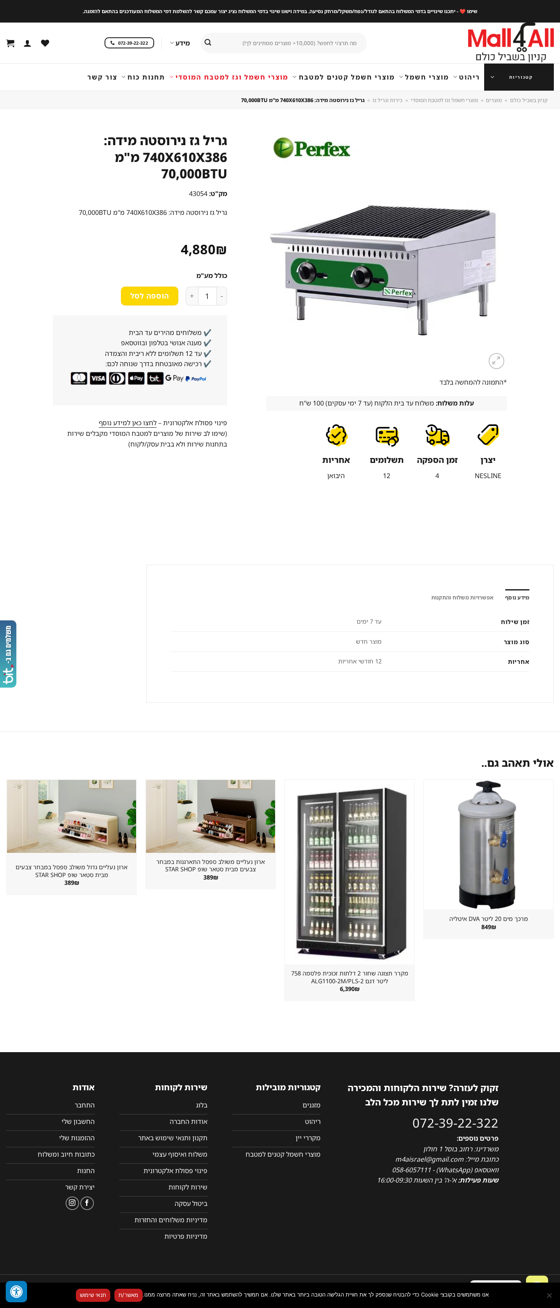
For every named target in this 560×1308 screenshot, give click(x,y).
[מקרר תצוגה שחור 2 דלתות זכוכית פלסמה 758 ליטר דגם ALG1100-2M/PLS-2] (349, 872)
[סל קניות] (10, 43)
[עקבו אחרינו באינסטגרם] (72, 1203)
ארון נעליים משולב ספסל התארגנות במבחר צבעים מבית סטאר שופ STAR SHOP (210, 865)
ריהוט (469, 77)
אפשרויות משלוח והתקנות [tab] (462, 597)
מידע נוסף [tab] (517, 597)
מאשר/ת (128, 1295)
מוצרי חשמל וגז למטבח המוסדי (231, 77)
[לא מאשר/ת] (550, 1297)
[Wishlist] (45, 43)
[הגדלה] (497, 361)
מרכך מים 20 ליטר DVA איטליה (488, 919)
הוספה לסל (149, 296)
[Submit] (208, 43)
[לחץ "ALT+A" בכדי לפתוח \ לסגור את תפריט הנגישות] (16, 1291)
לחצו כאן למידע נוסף (128, 422)
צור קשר (102, 77)
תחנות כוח (146, 77)
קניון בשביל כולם (529, 100)
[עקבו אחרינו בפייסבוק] (87, 1203)
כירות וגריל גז (388, 100)
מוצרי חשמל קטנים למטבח (346, 77)
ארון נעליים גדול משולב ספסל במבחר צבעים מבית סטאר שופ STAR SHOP (71, 871)
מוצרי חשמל (427, 77)
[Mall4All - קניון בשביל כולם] (494, 43)
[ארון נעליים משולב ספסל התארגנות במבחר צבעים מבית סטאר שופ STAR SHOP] (210, 816)
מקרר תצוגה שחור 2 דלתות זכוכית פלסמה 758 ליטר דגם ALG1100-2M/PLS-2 (349, 977)
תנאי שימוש (93, 1295)
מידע (182, 43)
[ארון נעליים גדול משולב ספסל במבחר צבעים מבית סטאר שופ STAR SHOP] (71, 816)
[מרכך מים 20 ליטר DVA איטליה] (488, 844)
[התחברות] (27, 43)
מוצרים (494, 100)
